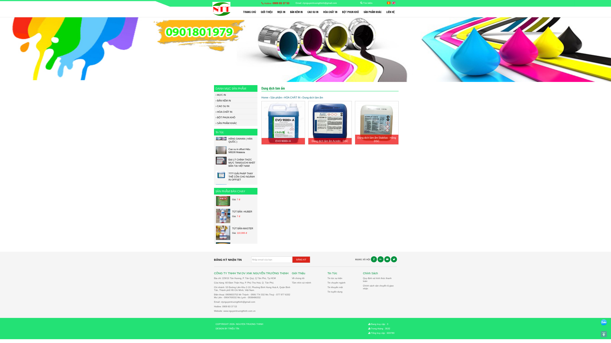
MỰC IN (281, 12)
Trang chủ (249, 12)
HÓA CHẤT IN (330, 12)
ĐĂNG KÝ (301, 259)
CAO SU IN (312, 12)
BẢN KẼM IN (296, 12)
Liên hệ (390, 12)
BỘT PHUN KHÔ (350, 12)
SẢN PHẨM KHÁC (373, 12)
